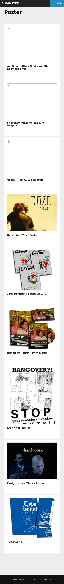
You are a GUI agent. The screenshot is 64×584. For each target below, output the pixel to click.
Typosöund (14, 542)
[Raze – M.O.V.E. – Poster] (32, 213)
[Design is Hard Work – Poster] (32, 462)
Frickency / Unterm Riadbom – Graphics (26, 124)
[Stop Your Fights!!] (32, 396)
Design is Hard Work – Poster (25, 483)
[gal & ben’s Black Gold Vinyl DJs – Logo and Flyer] (32, 45)
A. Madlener (10, 3)
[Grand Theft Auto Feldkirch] (32, 158)
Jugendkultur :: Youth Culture (26, 294)
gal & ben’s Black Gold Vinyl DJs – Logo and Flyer (28, 67)
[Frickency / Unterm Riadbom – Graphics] (32, 101)
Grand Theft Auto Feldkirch (25, 180)
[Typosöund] (32, 518)
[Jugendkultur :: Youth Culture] (32, 270)
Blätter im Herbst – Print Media (27, 353)
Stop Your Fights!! (18, 428)
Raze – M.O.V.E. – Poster (22, 235)
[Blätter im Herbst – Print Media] (32, 329)
